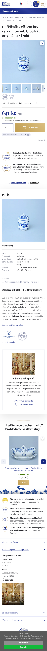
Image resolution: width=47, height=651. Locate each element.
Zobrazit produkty (9, 342)
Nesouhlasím (23, 642)
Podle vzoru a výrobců (15, 17)
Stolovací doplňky (11, 282)
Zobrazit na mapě (26, 404)
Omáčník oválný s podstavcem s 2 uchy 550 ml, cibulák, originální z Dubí (23, 469)
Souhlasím (23, 647)
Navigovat (9, 580)
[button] (42, 43)
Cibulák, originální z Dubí (35, 17)
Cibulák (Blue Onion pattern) (27, 267)
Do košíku (23, 482)
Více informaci (36, 638)
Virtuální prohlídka (26, 401)
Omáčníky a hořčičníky (13, 20)
